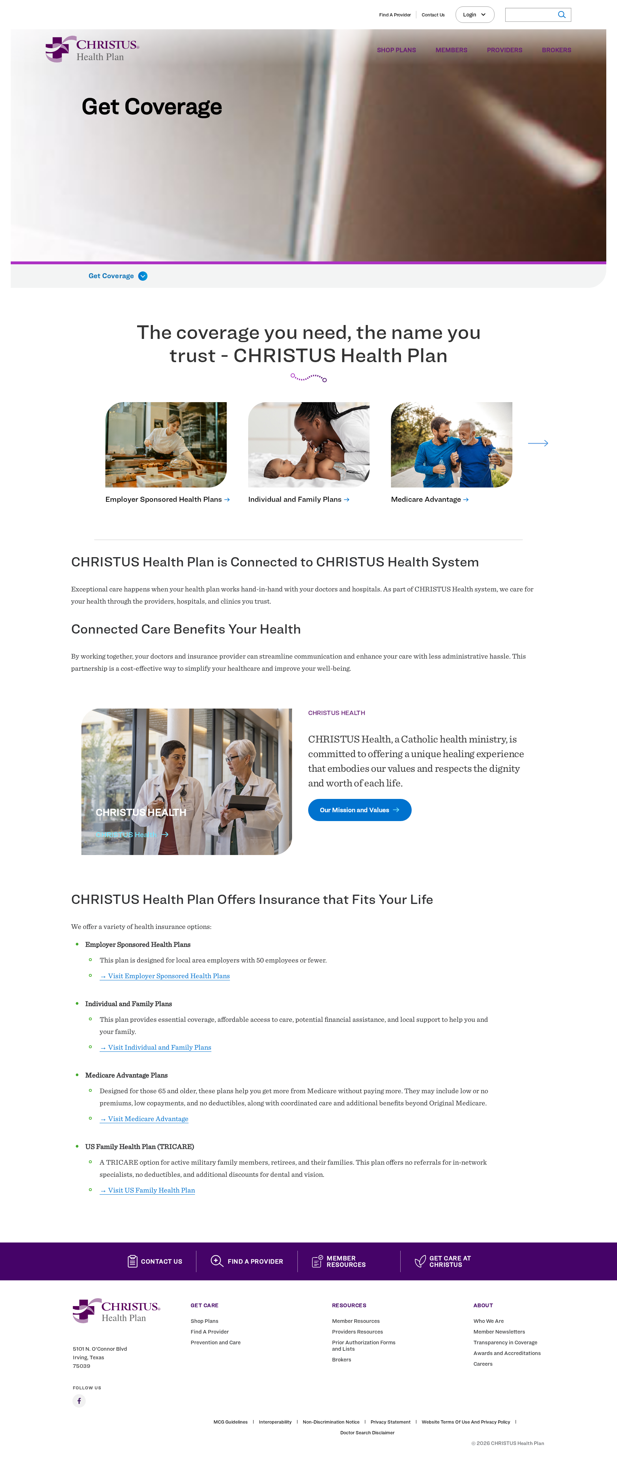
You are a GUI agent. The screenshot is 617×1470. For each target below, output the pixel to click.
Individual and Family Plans (295, 499)
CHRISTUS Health (126, 834)
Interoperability (275, 1422)
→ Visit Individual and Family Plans (155, 1047)
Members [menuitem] (451, 50)
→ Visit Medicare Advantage (144, 1118)
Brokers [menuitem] (556, 50)
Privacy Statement (391, 1422)
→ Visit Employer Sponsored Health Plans (165, 975)
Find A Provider (395, 15)
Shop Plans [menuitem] (396, 50)
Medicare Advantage (426, 499)
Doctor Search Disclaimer (367, 1432)
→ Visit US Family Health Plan (147, 1190)
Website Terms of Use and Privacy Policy (466, 1422)
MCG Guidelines (231, 1422)
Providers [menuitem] (504, 50)
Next (538, 443)
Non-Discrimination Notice (331, 1422)
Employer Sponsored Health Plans (163, 499)
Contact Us (433, 15)
